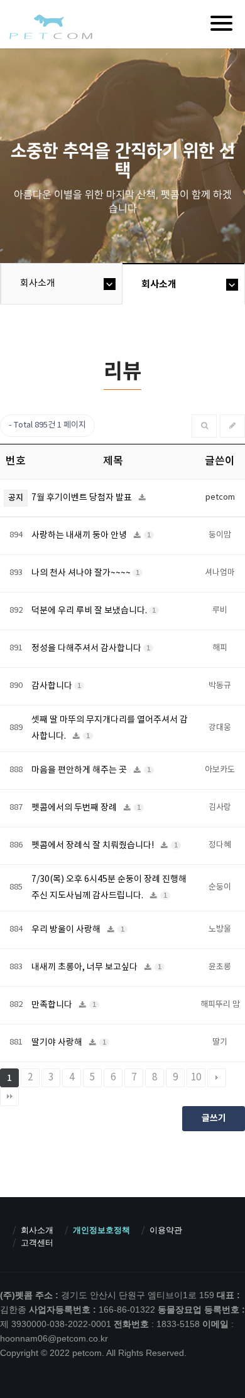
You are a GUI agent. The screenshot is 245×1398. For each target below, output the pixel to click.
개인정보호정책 (101, 1230)
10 (196, 1077)
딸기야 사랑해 (57, 1043)
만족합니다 (52, 1005)
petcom (50, 26)
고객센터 (37, 1242)
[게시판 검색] (204, 426)
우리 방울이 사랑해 (66, 930)
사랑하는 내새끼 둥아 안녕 (80, 535)
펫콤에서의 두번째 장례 (75, 808)
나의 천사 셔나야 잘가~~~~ (82, 573)
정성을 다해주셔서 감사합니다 (87, 648)
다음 (216, 1077)
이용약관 (166, 1230)
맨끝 (9, 1096)
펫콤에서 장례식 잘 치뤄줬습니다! (93, 846)
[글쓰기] (232, 426)
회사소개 (37, 283)
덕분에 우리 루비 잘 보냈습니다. (90, 611)
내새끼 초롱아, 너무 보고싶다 (85, 967)
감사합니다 (52, 686)
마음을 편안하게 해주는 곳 (80, 770)
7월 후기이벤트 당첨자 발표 (82, 498)
